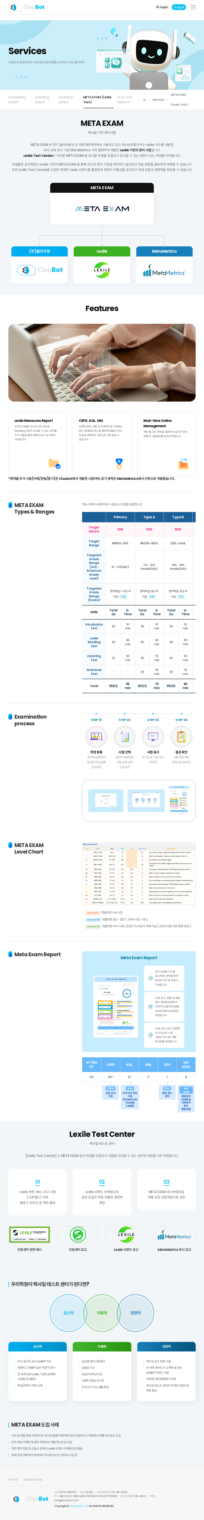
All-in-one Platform (124, 99)
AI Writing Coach (42, 99)
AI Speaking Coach (17, 99)
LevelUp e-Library (66, 99)
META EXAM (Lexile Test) (97, 99)
